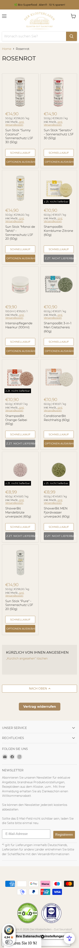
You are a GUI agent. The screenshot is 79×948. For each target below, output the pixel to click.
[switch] (9, 942)
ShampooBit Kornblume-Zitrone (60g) (58, 230)
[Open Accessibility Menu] (69, 938)
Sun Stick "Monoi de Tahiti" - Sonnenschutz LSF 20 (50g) (20, 232)
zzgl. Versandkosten (14, 123)
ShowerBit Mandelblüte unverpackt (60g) (18, 512)
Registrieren (64, 834)
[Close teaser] (43, 937)
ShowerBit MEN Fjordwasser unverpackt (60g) (57, 512)
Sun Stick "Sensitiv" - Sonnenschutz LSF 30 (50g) (59, 134)
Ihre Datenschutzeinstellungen (40, 936)
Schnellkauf (20, 152)
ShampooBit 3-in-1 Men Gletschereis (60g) (57, 327)
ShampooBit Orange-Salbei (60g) (16, 420)
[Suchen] (71, 36)
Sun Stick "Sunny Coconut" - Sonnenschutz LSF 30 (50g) (19, 136)
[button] (22, 943)
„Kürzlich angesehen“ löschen (27, 658)
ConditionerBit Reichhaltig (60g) (57, 418)
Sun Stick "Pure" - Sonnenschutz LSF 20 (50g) (19, 605)
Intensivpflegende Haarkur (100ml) (18, 325)
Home (6, 48)
